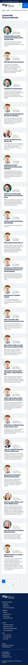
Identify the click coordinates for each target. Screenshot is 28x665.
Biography (5, 603)
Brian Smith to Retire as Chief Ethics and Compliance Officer (13, 346)
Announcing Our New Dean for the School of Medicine (13, 114)
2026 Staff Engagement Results (14, 62)
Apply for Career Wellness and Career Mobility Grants (13, 502)
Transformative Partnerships (10, 628)
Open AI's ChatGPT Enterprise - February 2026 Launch (13, 450)
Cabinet (5, 612)
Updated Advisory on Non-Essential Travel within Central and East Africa (13, 37)
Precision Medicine (8, 630)
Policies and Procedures (8, 645)
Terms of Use (6, 655)
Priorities (4, 622)
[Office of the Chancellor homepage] (7, 5)
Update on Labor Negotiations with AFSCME (13, 222)
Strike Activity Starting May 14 (13, 242)
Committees (6, 616)
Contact (4, 643)
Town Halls (5, 638)
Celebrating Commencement (13, 88)
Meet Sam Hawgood (7, 602)
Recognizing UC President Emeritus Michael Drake (12, 475)
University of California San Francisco (10, 2)
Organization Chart (7, 618)
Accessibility (6, 652)
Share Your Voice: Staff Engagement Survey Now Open (14, 320)
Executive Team (7, 614)
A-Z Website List (7, 657)
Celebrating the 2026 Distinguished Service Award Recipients (13, 166)
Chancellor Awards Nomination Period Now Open (14, 531)
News (8, 10)
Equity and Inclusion (8, 626)
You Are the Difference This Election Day (12, 140)
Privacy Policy (6, 653)
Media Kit (6, 605)
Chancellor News (7, 637)
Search (19, 5)
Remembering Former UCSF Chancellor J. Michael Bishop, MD (13, 372)
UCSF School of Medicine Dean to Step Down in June (14, 425)
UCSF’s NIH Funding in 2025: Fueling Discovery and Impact (13, 399)
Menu (25, 5)
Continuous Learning (8, 624)
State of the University (8, 607)
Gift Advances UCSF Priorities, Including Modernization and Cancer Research (13, 269)
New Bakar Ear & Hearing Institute (12, 296)
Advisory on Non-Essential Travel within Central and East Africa (13, 195)
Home (3, 10)
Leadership (4, 610)
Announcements (7, 635)
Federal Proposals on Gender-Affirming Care (13, 555)
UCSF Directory (6, 647)
